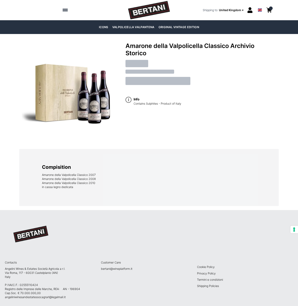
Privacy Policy (206, 273)
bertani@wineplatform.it (116, 268)
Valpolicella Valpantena (133, 27)
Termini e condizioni (210, 279)
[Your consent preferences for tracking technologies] (294, 229)
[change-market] (223, 10)
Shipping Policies (208, 286)
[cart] (269, 10)
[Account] (250, 10)
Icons (103, 27)
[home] (149, 10)
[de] (260, 5)
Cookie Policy (206, 267)
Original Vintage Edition (179, 27)
